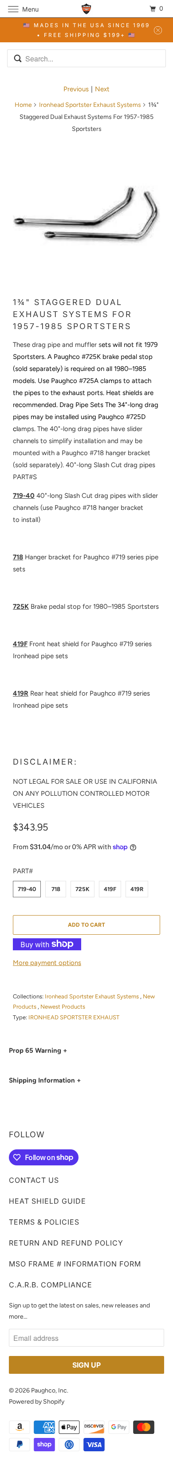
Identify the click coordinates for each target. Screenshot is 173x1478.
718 (55, 889)
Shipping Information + (45, 1080)
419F (110, 889)
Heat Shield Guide (47, 1201)
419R (136, 889)
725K (82, 889)
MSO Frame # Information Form (75, 1263)
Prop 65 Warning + (38, 1050)
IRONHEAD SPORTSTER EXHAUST (73, 1017)
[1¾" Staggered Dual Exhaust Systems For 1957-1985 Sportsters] (86, 215)
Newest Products (62, 1006)
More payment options (47, 963)
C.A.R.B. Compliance (50, 1284)
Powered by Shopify (36, 1401)
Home (23, 105)
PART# (23, 871)
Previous (76, 89)
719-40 (27, 889)
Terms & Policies (44, 1221)
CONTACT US (34, 1180)
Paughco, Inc (49, 1390)
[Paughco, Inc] (86, 8)
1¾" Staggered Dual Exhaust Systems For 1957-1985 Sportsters (72, 314)
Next (102, 89)
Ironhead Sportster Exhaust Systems (90, 105)
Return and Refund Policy (66, 1242)
